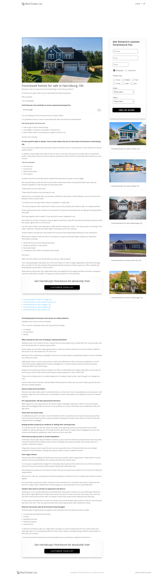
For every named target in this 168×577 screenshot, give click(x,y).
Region (115, 97)
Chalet (127, 83)
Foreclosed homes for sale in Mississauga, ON (126, 223)
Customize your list (62, 287)
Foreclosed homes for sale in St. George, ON (37, 299)
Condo (118, 83)
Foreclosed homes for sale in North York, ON (126, 260)
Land (134, 83)
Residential (119, 70)
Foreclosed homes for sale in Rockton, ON (36, 310)
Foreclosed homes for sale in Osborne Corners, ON (39, 302)
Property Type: (117, 76)
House (118, 80)
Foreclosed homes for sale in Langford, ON (37, 304)
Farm (136, 80)
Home (137, 4)
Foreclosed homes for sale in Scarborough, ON (126, 298)
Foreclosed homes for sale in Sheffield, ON (36, 307)
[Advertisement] (84, 22)
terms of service (146, 572)
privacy (137, 572)
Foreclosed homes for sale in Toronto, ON (125, 149)
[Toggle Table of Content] (98, 110)
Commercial (131, 70)
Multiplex (127, 80)
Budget (115, 88)
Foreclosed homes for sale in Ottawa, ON (125, 186)
